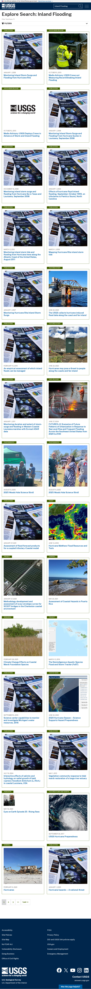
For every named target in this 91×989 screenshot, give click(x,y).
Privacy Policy (53, 935)
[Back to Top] (83, 981)
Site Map (5, 940)
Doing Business (8, 954)
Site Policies (7, 935)
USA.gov (50, 944)
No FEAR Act (7, 944)
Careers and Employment (57, 949)
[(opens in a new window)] (59, 970)
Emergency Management (57, 954)
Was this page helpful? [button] (70, 987)
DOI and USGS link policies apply (61, 940)
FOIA (49, 930)
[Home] (8, 8)
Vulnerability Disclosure (12, 949)
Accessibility (7, 930)
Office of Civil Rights (10, 959)
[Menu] (86, 6)
